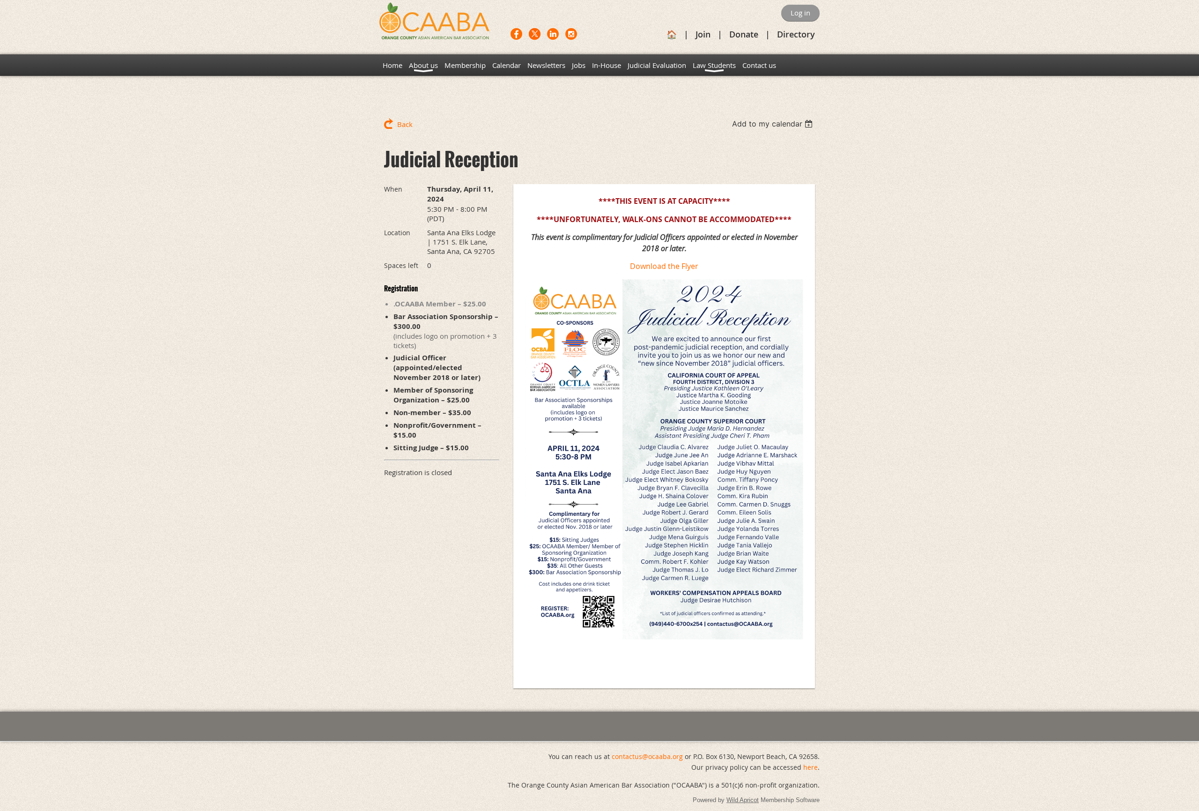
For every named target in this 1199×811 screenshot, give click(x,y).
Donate (743, 34)
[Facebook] (516, 34)
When (393, 189)
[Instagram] (571, 34)
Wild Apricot (742, 800)
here (810, 767)
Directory (796, 34)
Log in (800, 12)
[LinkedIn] (553, 34)
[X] (534, 34)
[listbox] (773, 123)
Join (703, 34)
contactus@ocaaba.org (647, 756)
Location (397, 232)
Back (405, 124)
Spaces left (401, 265)
